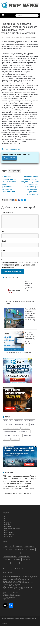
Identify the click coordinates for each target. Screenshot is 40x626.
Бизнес (6, 519)
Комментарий (7, 213)
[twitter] (22, 200)
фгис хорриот (16, 435)
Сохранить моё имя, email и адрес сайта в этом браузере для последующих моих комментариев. (19, 264)
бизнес (33, 424)
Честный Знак (8, 536)
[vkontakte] (13, 200)
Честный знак (19, 424)
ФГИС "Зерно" (8, 532)
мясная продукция (24, 431)
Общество (7, 526)
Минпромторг (15, 149)
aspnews (16, 37)
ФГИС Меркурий (29, 420)
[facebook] (19, 200)
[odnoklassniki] (16, 200)
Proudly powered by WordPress (11, 618)
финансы (6, 439)
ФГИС (6, 530)
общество (7, 435)
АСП (5, 420)
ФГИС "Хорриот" (9, 534)
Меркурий (33, 37)
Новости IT (7, 524)
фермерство (27, 435)
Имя (3, 232)
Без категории (8, 517)
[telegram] (25, 200)
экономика (15, 439)
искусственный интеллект (11, 428)
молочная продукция (10, 431)
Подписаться (9, 158)
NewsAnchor (31, 618)
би (26, 424)
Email (4, 241)
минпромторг (14, 171)
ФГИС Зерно (18, 420)
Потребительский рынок (12, 528)
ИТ (11, 420)
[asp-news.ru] (20, 5)
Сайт (3, 250)
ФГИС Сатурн (8, 424)
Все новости (26, 37)
